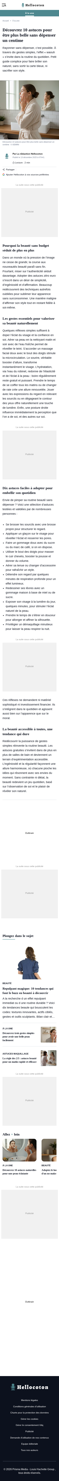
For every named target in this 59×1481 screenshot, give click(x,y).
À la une (29, 13)
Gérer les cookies (29, 1419)
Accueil (6, 21)
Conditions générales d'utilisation (29, 1406)
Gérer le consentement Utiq (29, 1425)
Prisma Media (20, 1469)
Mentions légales (29, 1400)
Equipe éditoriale (29, 1444)
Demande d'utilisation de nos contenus (29, 1437)
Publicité (29, 1431)
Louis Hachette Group (42, 1469)
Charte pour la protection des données (29, 1412)
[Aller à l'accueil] (29, 1390)
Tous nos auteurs (29, 1450)
